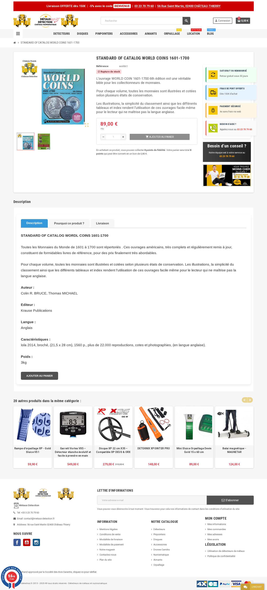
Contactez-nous (108, 554)
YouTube (26, 542)
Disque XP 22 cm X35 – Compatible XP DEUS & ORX (113, 450)
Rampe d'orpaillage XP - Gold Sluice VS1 (32, 450)
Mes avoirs (213, 539)
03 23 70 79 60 (144, 6)
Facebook (17, 542)
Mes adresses (214, 534)
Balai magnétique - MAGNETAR (234, 450)
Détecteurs (159, 529)
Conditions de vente (110, 534)
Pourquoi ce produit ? (69, 223)
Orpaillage (158, 564)
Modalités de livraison (111, 539)
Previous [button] (244, 400)
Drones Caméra (161, 549)
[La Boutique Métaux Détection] (45, 20)
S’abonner (232, 500)
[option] (32, 437)
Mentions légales (109, 529)
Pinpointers (159, 534)
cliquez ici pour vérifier (84, 572)
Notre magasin (107, 549)
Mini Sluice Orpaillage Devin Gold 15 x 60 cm (194, 450)
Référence (102, 66)
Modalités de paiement (112, 544)
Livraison (102, 223)
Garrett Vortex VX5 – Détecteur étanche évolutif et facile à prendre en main (73, 452)
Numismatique (161, 554)
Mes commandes (216, 529)
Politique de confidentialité (221, 556)
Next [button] (250, 400)
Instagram (36, 542)
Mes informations (216, 524)
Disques (157, 539)
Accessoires (160, 544)
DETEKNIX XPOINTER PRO (153, 448)
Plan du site (106, 559)
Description (34, 223)
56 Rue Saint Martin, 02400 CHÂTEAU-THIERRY (189, 6)
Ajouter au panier (39, 375)
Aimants (157, 559)
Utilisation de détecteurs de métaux (225, 551)
